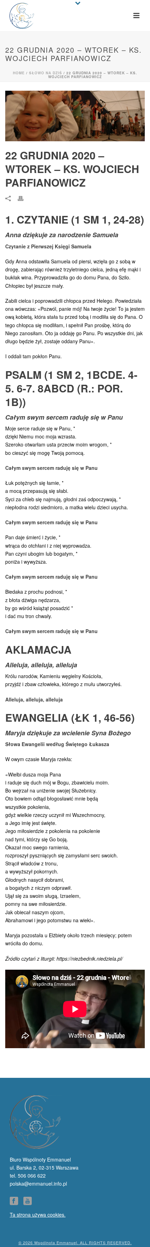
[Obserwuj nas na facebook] (14, 1201)
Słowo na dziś (45, 72)
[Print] (24, 198)
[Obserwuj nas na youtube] (27, 1201)
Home (19, 72)
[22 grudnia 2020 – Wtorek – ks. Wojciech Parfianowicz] (75, 116)
